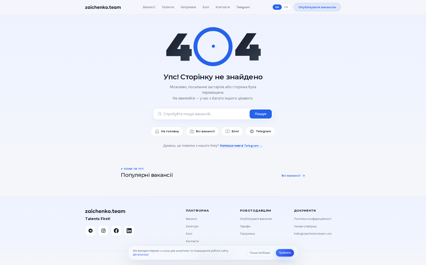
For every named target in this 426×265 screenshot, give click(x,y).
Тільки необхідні (260, 253)
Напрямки (188, 7)
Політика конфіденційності (312, 219)
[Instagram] (103, 230)
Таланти (168, 7)
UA (277, 7)
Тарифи (245, 226)
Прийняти (285, 253)
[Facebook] (116, 230)
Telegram (243, 7)
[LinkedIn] (129, 230)
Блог (206, 7)
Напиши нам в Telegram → (241, 146)
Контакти (223, 7)
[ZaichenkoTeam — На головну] (103, 7)
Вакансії (149, 7)
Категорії (192, 226)
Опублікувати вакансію (317, 7)
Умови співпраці (305, 226)
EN (286, 7)
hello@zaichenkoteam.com (313, 234)
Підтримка (247, 234)
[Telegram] (90, 230)
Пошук (260, 114)
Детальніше (141, 254)
